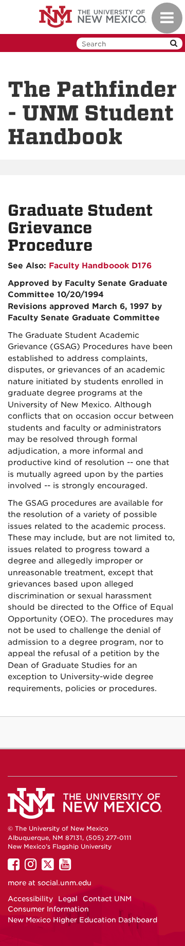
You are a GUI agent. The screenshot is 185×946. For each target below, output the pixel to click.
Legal (68, 899)
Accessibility (30, 899)
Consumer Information (48, 909)
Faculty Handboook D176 (100, 265)
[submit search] (173, 43)
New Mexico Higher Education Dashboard (82, 920)
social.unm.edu (64, 883)
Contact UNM (107, 899)
